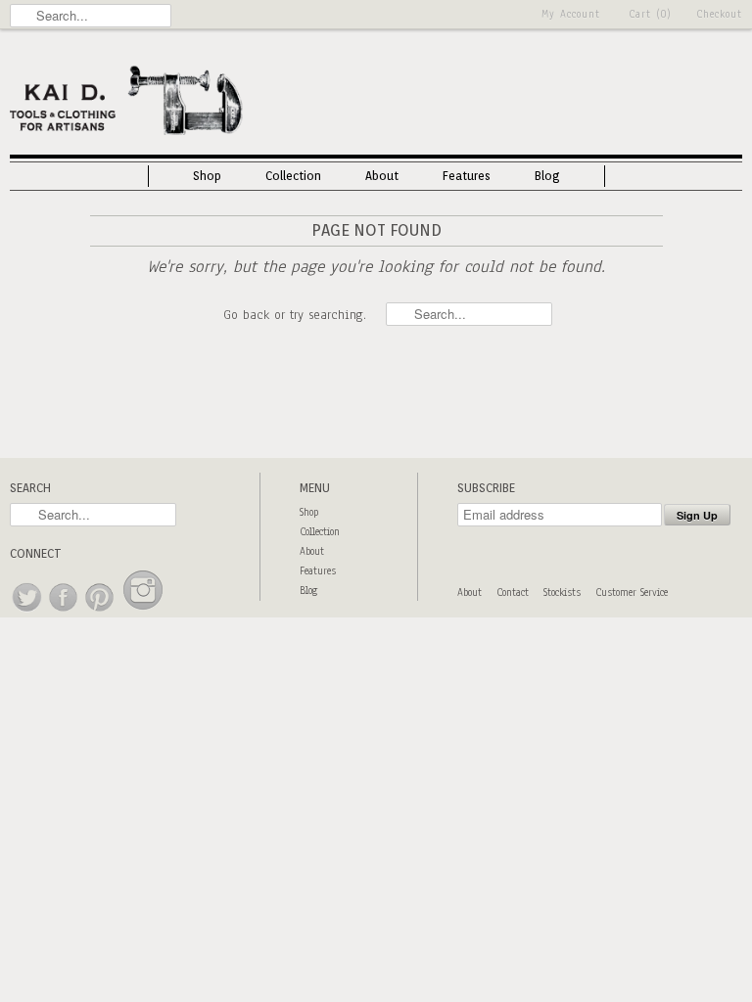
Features (467, 175)
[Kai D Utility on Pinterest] (100, 612)
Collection (293, 175)
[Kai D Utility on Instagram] (142, 612)
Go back (246, 315)
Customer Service (631, 592)
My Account (570, 14)
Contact (512, 592)
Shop (207, 175)
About (382, 175)
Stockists (562, 592)
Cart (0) (650, 14)
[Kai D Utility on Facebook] (64, 612)
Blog (547, 175)
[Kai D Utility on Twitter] (28, 612)
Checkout (719, 14)
